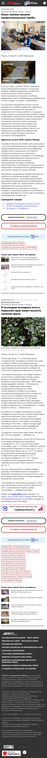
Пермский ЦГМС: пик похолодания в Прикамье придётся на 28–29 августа (24, 613)
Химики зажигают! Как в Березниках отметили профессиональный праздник (27, 266)
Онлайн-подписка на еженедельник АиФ (22, 647)
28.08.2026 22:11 (7, 300)
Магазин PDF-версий (12, 644)
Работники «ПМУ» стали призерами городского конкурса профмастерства (25, 258)
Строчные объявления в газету (17, 654)
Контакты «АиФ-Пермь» (13, 651)
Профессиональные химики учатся (23, 204)
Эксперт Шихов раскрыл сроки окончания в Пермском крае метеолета (26, 620)
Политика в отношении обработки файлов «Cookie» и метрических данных (20, 725)
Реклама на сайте (11, 641)
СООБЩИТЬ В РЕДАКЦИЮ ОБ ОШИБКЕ (19, 669)
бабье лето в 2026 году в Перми (16, 496)
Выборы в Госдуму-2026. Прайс (17, 657)
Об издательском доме (13, 638)
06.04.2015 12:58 (7, 9)
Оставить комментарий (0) (23, 226)
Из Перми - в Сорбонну (17, 208)
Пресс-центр (33, 638)
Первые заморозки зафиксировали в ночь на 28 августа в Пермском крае (27, 591)
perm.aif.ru (17, 494)
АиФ (23, 350)
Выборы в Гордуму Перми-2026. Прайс (20, 665)
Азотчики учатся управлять (20, 272)
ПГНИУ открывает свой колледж (21, 206)
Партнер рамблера (21, 747)
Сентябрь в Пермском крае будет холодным (26, 597)
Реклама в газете (29, 641)
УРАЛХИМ (5, 52)
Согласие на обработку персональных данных (21, 718)
